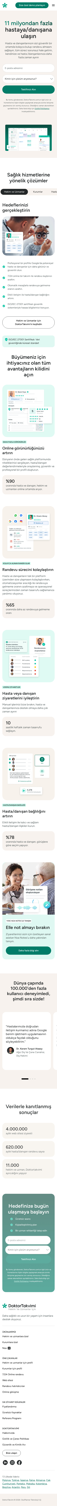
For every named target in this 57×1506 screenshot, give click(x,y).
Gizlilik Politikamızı (42, 109)
